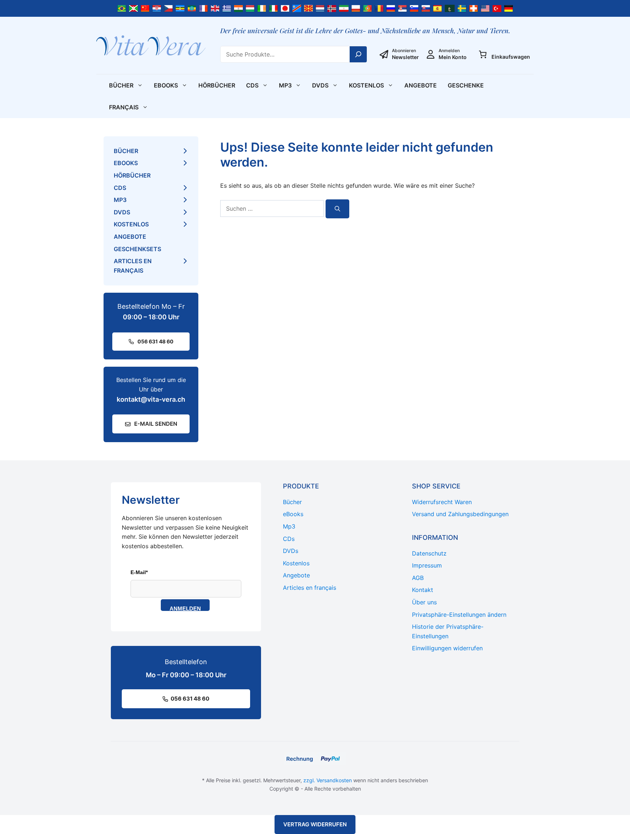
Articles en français (133, 265)
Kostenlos (366, 85)
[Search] (358, 54)
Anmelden (185, 608)
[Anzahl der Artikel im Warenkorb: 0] (482, 54)
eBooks (166, 85)
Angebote (420, 85)
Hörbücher (216, 85)
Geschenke (466, 85)
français (124, 107)
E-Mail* (139, 572)
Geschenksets (137, 249)
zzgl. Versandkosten (327, 780)
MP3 (285, 85)
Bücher (121, 85)
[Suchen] (337, 209)
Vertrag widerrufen (315, 824)
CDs (252, 85)
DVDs (320, 85)
